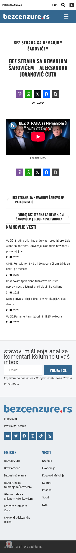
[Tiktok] (41, 436)
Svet (45, 504)
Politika (46, 490)
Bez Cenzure (12, 460)
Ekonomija (48, 468)
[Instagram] (32, 436)
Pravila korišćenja (15, 426)
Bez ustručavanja (15, 475)
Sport (45, 497)
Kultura (46, 482)
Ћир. (55, 5)
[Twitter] (16, 436)
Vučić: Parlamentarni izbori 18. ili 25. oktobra (34, 316)
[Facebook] (24, 436)
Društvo (47, 460)
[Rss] (49, 436)
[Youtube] (7, 436)
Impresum (10, 418)
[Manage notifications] (9, 544)
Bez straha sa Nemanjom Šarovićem (38, 45)
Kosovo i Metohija (53, 475)
